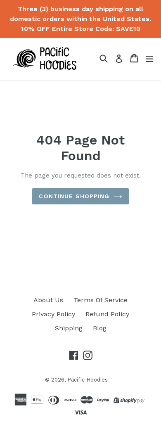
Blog (100, 328)
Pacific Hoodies (87, 380)
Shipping (69, 328)
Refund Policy (107, 314)
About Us (48, 300)
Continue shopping (74, 196)
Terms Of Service (100, 300)
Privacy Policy (53, 314)
